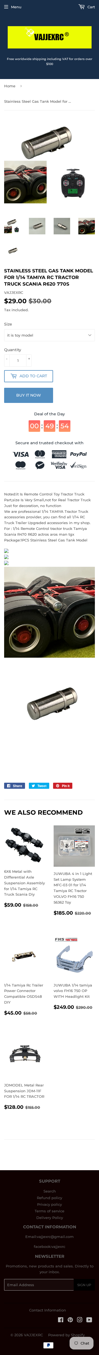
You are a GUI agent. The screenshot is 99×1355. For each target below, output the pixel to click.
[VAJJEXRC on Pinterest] (70, 1320)
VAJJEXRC (33, 1335)
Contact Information (47, 1310)
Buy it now (28, 395)
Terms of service (49, 1211)
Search (49, 1191)
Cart (90, 7)
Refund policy (49, 1198)
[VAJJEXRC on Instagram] (79, 1320)
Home (9, 86)
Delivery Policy (49, 1217)
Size (8, 324)
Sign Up (84, 1285)
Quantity (12, 349)
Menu (16, 7)
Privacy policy (49, 1204)
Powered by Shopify (66, 1335)
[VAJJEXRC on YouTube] (89, 1320)
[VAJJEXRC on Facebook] (61, 1320)
